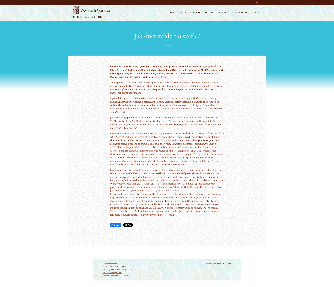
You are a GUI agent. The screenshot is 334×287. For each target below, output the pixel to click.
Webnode (227, 264)
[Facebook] (257, 2)
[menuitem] (171, 13)
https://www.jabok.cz (112, 272)
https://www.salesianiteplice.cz (117, 269)
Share (116, 225)
